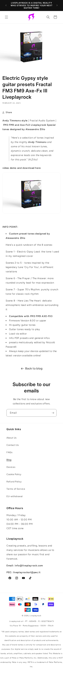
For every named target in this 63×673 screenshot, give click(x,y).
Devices (10, 467)
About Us (11, 437)
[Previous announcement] (6, 5)
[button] (6, 17)
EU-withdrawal (14, 496)
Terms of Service (15, 489)
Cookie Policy (13, 474)
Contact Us (12, 445)
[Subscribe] (52, 413)
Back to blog (33, 368)
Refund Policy (14, 481)
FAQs (9, 452)
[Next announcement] (57, 5)
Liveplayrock (35, 616)
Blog (8, 459)
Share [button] (9, 112)
